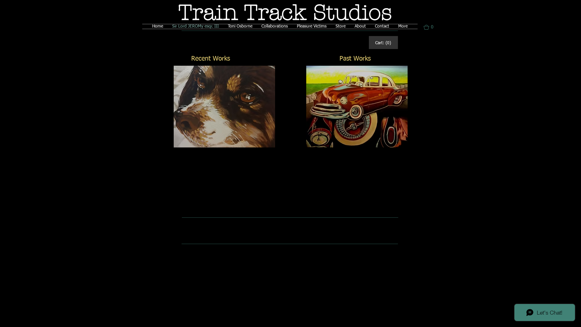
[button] (431, 27)
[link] (383, 42)
